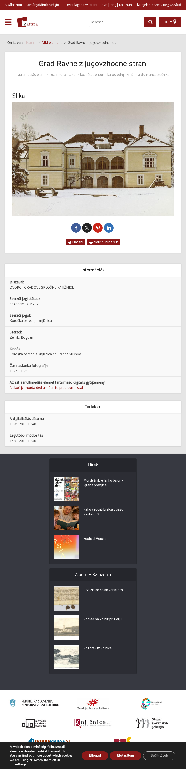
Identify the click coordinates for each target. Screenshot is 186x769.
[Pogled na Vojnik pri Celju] (66, 627)
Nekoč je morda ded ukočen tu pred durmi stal (46, 387)
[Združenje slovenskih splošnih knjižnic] (93, 723)
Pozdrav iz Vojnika (98, 648)
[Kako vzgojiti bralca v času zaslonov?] (66, 518)
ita (121, 4)
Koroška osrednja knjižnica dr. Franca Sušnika (133, 75)
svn (104, 4)
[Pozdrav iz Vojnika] (66, 657)
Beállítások (159, 755)
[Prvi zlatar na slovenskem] (66, 598)
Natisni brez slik (105, 242)
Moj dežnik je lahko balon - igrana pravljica (103, 482)
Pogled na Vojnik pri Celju (103, 619)
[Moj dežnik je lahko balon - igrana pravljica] (66, 489)
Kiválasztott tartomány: (32, 4)
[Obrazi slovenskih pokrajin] (151, 723)
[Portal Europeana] (151, 704)
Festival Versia (95, 538)
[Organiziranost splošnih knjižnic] (93, 704)
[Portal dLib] (34, 723)
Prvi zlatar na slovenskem (103, 590)
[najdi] (150, 22)
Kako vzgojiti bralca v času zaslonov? (103, 511)
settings (20, 764)
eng (113, 4)
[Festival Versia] (66, 547)
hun (129, 4)
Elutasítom (125, 755)
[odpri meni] (8, 22)
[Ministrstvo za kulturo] (34, 704)
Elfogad (95, 755)
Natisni (77, 242)
